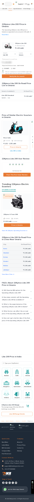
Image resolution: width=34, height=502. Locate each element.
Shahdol (6, 253)
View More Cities (7, 274)
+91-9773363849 (9, 469)
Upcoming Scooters (9, 189)
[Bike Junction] (3, 4)
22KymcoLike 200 (20, 43)
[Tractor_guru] (25, 427)
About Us (19, 442)
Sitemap (19, 451)
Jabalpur (6, 270)
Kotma (5, 257)
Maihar (5, 265)
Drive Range (26, 8)
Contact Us (20, 448)
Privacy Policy (21, 445)
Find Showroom (6, 453)
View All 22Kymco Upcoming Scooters (14, 230)
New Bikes (5, 442)
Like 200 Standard (8, 95)
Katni (5, 248)
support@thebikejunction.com (14, 466)
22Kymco (18, 421)
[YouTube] (16, 483)
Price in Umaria (15, 147)
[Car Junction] (13, 427)
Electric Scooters (10, 421)
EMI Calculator (6, 448)
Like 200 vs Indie (15, 151)
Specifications (17, 8)
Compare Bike (6, 451)
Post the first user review (17, 175)
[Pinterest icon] (6, 483)
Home (2, 421)
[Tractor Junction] (2, 427)
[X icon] (13, 483)
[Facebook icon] (3, 483)
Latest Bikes (5, 445)
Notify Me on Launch (17, 76)
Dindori (5, 261)
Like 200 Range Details (17, 414)
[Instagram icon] (10, 483)
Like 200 (4, 8)
